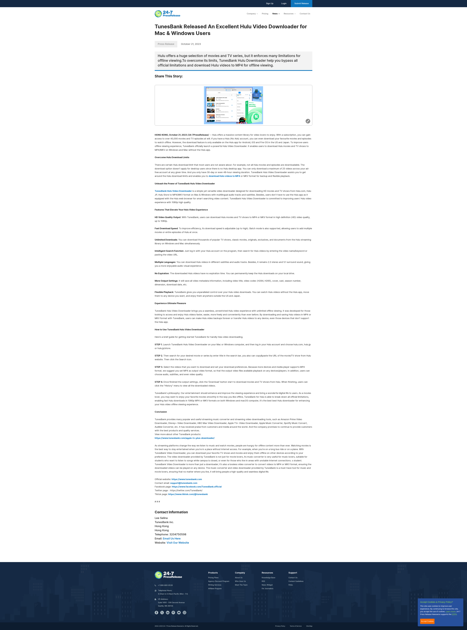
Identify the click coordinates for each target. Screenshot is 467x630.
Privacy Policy (280, 626)
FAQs (290, 585)
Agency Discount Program (218, 581)
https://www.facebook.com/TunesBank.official (197, 487)
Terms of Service (296, 626)
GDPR (454, 614)
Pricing (265, 14)
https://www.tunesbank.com (187, 479)
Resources (267, 573)
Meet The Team (241, 585)
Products (213, 573)
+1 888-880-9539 (165, 585)
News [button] (275, 14)
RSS (263, 581)
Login (284, 3)
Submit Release (301, 3)
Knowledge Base (268, 578)
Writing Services (214, 585)
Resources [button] (289, 14)
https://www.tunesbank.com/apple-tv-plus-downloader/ (185, 438)
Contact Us (305, 14)
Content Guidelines (296, 581)
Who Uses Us (240, 581)
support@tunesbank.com (183, 483)
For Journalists (267, 589)
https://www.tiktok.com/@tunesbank (188, 494)
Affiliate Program (215, 589)
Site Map (309, 626)
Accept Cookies (427, 621)
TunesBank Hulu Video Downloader (173, 191)
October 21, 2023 (191, 44)
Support (292, 573)
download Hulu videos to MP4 (224, 176)
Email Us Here (172, 538)
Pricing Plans (213, 578)
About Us (238, 578)
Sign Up (269, 3)
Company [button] (251, 14)
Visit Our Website (178, 542)
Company (240, 573)
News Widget (267, 585)
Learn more (450, 611)
